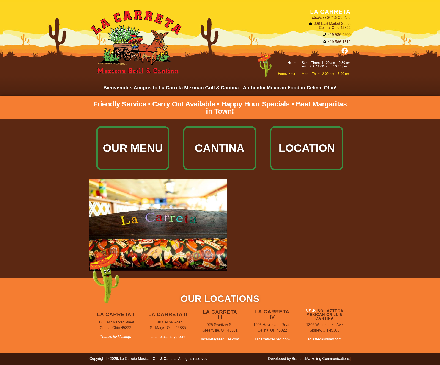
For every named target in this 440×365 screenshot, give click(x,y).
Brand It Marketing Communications (321, 359)
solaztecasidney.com (324, 339)
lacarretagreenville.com (220, 339)
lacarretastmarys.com (168, 337)
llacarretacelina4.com (272, 339)
